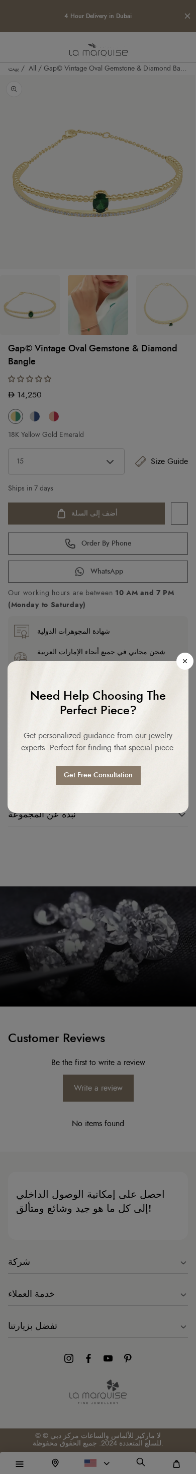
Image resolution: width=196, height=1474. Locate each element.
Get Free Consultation (98, 775)
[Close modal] (184, 661)
